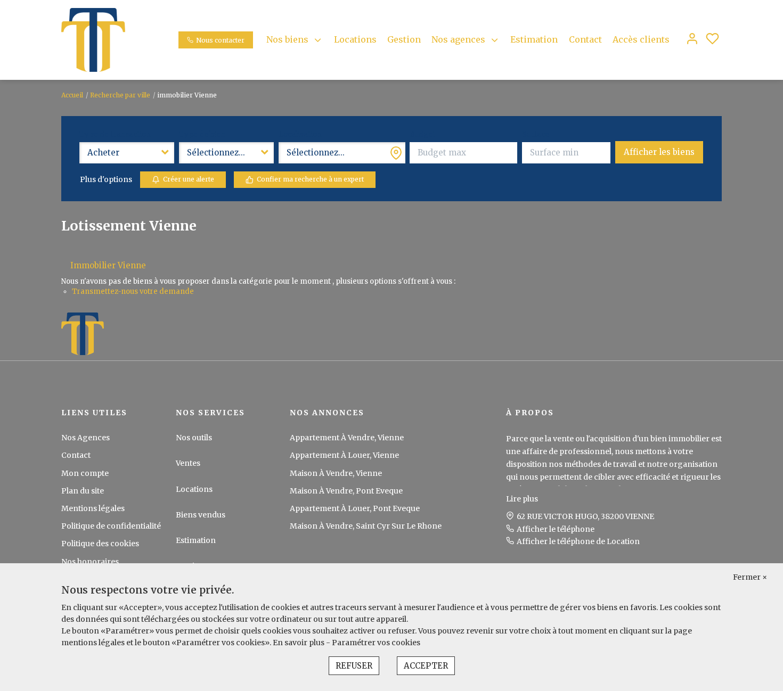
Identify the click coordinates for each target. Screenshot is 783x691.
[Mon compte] (692, 39)
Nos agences (458, 39)
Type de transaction (115, 134)
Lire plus (522, 499)
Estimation (534, 39)
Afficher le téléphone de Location (578, 541)
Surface (535, 134)
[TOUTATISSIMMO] (93, 39)
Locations (355, 39)
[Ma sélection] (712, 39)
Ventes (188, 463)
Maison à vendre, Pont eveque (346, 491)
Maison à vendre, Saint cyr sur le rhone (366, 526)
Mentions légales (93, 508)
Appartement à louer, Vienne (344, 455)
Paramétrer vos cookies (376, 642)
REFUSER (354, 666)
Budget (422, 134)
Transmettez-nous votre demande (133, 291)
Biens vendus (200, 515)
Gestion (404, 39)
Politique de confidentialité (111, 526)
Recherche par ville (120, 95)
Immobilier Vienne (108, 265)
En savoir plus (299, 642)
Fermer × (750, 577)
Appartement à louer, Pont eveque (355, 508)
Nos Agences (85, 437)
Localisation (300, 134)
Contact (585, 39)
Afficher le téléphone (555, 529)
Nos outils (194, 437)
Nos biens (287, 39)
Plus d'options (106, 179)
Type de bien (202, 134)
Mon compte (85, 473)
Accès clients (641, 39)
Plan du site (82, 491)
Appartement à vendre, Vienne (347, 437)
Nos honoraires (90, 561)
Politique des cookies (100, 543)
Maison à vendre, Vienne (336, 473)
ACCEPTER (426, 666)
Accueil (72, 95)
